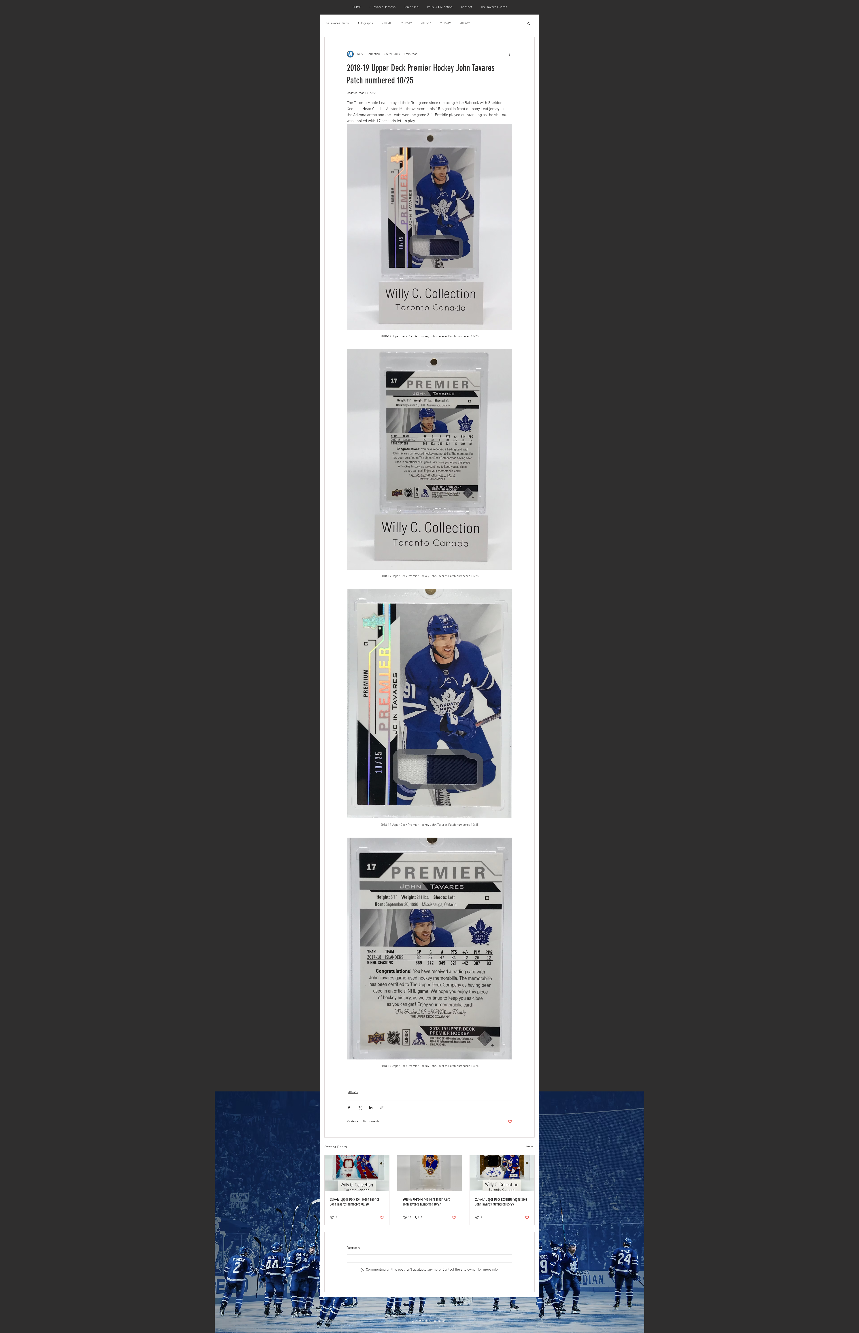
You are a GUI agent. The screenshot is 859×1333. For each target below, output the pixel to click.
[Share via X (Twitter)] (360, 1108)
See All (530, 1146)
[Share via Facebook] (349, 1108)
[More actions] (509, 54)
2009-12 (406, 23)
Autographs (365, 23)
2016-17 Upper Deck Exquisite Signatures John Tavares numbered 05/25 (501, 1202)
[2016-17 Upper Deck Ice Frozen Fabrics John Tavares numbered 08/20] (357, 1173)
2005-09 (387, 23)
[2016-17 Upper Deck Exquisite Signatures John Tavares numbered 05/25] (502, 1173)
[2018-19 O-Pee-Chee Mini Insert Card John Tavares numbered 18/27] (429, 1173)
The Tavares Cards (336, 23)
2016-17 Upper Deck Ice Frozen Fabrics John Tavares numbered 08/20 (354, 1202)
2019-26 (465, 23)
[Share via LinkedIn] (371, 1108)
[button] (529, 23)
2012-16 (426, 23)
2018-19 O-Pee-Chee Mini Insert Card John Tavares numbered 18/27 (426, 1202)
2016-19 (445, 23)
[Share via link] (382, 1108)
